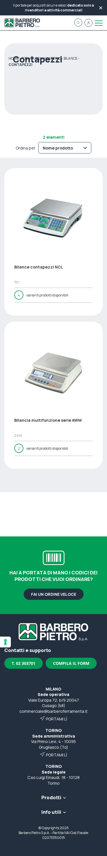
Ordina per (25, 148)
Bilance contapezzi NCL (38, 267)
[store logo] (22, 22)
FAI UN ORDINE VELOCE (53, 594)
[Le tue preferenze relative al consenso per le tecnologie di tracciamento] (5, 642)
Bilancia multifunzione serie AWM (48, 420)
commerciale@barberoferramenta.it (53, 711)
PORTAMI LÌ (56, 719)
